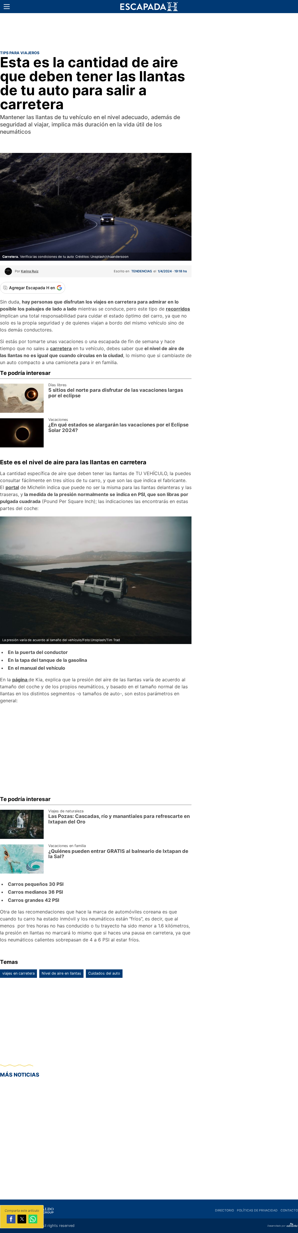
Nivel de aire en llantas (61, 973)
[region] (149, 30)
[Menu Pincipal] (6, 6)
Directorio (224, 1210)
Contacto (289, 1210)
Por (26, 271)
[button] (6, 6)
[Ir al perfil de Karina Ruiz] (8, 273)
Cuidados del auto (104, 973)
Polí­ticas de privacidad (257, 1210)
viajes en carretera (18, 973)
